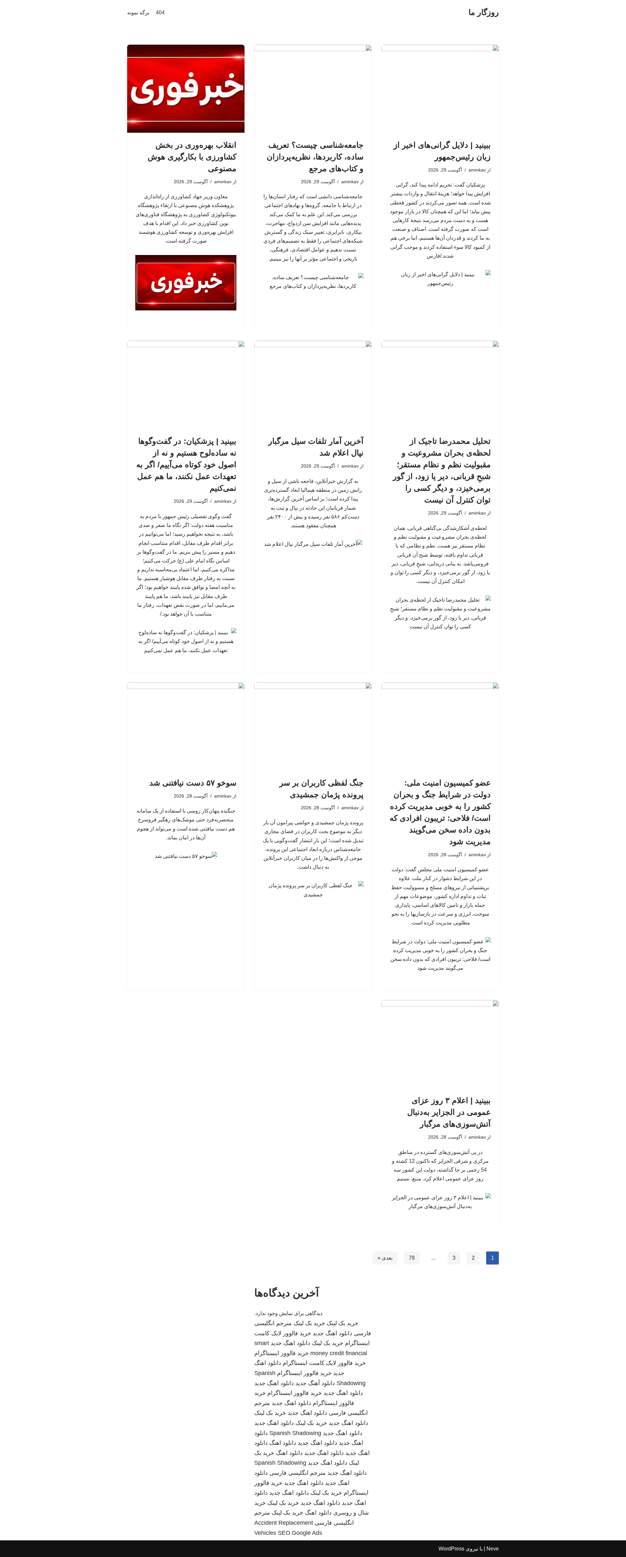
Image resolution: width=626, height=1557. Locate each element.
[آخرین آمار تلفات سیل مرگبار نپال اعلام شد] (313, 385)
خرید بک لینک (342, 1323)
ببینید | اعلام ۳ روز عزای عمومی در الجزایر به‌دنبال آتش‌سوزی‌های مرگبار (449, 1112)
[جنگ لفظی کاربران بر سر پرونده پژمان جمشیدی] (313, 726)
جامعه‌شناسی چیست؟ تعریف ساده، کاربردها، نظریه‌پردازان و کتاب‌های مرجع (315, 157)
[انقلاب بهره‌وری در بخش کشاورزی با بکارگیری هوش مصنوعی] (186, 89)
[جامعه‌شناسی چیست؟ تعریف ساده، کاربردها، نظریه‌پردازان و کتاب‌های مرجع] (313, 89)
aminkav (477, 169)
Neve (492, 1548)
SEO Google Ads (300, 1533)
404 (160, 12)
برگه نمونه (138, 12)
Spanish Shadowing (295, 1433)
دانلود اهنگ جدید (332, 1333)
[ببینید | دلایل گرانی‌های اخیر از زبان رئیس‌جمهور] (440, 89)
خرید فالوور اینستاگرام (281, 1353)
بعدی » (385, 1258)
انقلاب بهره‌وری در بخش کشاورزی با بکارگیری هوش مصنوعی (192, 157)
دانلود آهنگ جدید (315, 1383)
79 (412, 1258)
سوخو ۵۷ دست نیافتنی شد (192, 782)
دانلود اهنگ (282, 1443)
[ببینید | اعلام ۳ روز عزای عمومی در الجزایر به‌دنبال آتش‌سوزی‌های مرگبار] (440, 1044)
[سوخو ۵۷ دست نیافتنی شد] (186, 726)
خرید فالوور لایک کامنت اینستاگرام (324, 1363)
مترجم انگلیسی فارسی (297, 1473)
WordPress (451, 1548)
